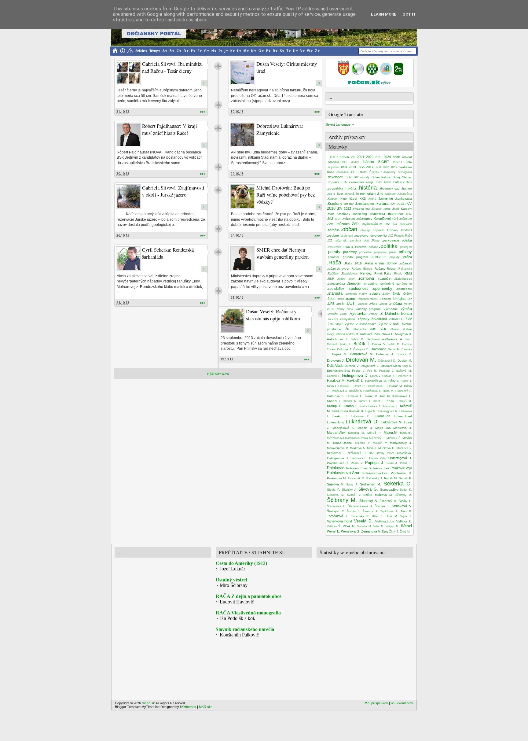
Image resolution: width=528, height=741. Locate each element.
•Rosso (395, 329)
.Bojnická (333, 167)
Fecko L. (358, 370)
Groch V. (375, 376)
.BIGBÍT (383, 162)
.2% (352, 157)
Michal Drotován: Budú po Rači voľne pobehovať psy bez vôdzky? (285, 194)
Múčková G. (386, 448)
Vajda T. (406, 516)
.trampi (350, 298)
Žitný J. (394, 531)
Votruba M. (364, 526)
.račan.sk (405, 263)
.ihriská (349, 193)
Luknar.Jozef (403, 416)
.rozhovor (366, 278)
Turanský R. (360, 516)
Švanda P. (370, 511)
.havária (350, 188)
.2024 (387, 157)
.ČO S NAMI (358, 172)
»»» (203, 112)
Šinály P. (405, 501)
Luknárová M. (391, 422)
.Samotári (354, 283)
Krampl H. (334, 406)
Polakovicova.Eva (374, 473)
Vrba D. (378, 526)
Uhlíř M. (392, 516)
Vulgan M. (392, 526)
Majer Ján (383, 427)
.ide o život (335, 193)
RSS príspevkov (376, 703)
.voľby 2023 (344, 309)
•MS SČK (378, 329)
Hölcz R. (359, 386)
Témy (154, 51)
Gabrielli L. (334, 376)
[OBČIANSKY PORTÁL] (343, 74)
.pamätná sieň (359, 240)
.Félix (378, 182)
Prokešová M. (336, 478)
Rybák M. (391, 478)
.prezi (392, 252)
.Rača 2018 (353, 263)
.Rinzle (397, 273)
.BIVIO (397, 162)
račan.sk (218, 66)
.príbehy (405, 251)
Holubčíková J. (376, 386)
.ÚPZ (331, 303)
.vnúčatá (395, 303)
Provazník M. (356, 478)
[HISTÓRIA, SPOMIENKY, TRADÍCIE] (358, 74)
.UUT (350, 303)
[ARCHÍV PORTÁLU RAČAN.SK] (386, 74)
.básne (368, 161)
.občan (349, 229)
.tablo (340, 298)
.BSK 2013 (348, 167)
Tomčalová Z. (338, 516)
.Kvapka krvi (361, 208)
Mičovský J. (377, 438)
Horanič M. (395, 386)
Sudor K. (406, 489)
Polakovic (335, 468)
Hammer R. (404, 376)
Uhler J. (377, 516)
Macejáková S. (343, 427)
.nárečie (333, 230)
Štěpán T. (382, 506)
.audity (354, 162)
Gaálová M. (404, 370)
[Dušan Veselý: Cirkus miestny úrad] (242, 73)
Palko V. (357, 463)
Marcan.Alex (336, 432)
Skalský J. (349, 489)
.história (367, 188)
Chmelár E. (354, 396)
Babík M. (357, 339)
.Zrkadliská (378, 319)
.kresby (348, 203)
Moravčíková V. (338, 448)
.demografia (404, 172)
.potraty (333, 251)
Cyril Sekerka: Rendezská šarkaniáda (168, 253)
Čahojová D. (361, 349)
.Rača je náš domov (380, 263)
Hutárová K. (336, 396)
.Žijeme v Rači (388, 324)
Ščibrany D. (403, 494)
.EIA (344, 182)
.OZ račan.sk (336, 240)
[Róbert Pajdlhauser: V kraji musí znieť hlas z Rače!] (128, 135)
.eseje (369, 182)
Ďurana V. (352, 365)
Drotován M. (361, 360)
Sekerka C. (397, 484)
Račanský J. (374, 478)
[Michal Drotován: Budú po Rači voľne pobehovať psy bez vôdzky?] (242, 196)
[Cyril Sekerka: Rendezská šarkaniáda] (128, 258)
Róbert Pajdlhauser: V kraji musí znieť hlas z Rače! (169, 129)
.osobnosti (346, 235)
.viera (373, 303)
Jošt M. (385, 396)
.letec (387, 208)
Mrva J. (372, 448)
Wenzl (406, 526)
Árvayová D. (403, 334)
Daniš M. (394, 349)
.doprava (333, 182)
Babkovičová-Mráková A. (385, 339)
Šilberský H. (388, 501)
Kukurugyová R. (388, 411)
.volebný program (367, 309)
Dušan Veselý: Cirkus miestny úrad (286, 67)
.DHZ (348, 177)
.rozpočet (384, 278)
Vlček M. (349, 526)
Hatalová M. (336, 380)
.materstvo (395, 214)
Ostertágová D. (400, 458)
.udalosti (385, 298)
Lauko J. (339, 416)
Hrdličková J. (339, 391)
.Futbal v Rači (402, 182)
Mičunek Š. (394, 438)
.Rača (334, 263)
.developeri (335, 177)
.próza (407, 257)
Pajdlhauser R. (338, 463)
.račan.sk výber (338, 268)
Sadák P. (405, 478)
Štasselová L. (336, 506)
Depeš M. (339, 354)
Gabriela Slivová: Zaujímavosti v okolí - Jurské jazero (173, 191)
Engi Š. (407, 365)
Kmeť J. (378, 401)
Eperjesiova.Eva (338, 370)
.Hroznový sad (389, 188)
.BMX (408, 162)
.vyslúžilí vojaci (337, 313)
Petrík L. (406, 463)
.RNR (330, 278)
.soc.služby (335, 288)
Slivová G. (368, 489)
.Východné (390, 309)
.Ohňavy (392, 230)
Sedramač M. (370, 484)
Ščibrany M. (342, 500)
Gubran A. (388, 376)
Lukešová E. (360, 416)
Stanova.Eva (389, 489)
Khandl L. (334, 401)
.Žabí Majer (335, 324)
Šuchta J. (353, 511)
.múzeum (348, 218)
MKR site (205, 707)
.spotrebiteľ (404, 288)
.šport (331, 298)
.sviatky (374, 293)
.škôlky (407, 293)
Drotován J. (336, 360)
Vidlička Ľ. (404, 521)
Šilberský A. (368, 501)
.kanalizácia (404, 193)
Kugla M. (370, 411)
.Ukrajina (398, 298)
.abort (396, 157)
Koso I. (392, 401)
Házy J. (393, 380)
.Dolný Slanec (402, 177)
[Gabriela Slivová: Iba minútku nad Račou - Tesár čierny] (128, 73)
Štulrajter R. (336, 511)
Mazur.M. (391, 432)
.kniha (372, 198)
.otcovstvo (361, 235)
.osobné (333, 235)
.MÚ (330, 218)
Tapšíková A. (389, 511)
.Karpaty (332, 198)
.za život (332, 319)
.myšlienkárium (371, 224)
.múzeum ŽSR (347, 224)
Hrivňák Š (355, 391)
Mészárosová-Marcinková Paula (347, 438)
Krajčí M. (405, 401)
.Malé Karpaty (402, 208)
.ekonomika (356, 182)
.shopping (370, 283)
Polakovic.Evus (357, 468)
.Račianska (405, 268)
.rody (351, 278)
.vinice (383, 303)
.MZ (387, 224)
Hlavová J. (345, 386)
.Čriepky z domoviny (382, 172)
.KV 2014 (397, 203)
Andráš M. (352, 334)
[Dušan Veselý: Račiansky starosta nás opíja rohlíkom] (232, 320)
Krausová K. (391, 406)
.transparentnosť (367, 298)
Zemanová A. (371, 531)
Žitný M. (405, 531)
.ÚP (409, 298)
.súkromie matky (356, 293)
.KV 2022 (344, 208)
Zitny (385, 531)
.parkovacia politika (397, 240)
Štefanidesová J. (360, 506)
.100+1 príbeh (339, 157)
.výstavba (357, 313)
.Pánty (375, 240)
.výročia (406, 309)
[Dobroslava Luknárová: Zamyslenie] (242, 135)
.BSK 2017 (366, 167)
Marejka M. (356, 432)
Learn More (383, 14)
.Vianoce (362, 303)
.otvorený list (378, 235)
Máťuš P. (374, 432)
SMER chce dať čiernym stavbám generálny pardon (282, 253)
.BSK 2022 (382, 167)
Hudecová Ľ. (403, 391)
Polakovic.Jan (379, 468)
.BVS (393, 167)
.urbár (340, 303)
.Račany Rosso (385, 268)
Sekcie (140, 51)
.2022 (369, 157)
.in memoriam (365, 193)
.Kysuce (376, 208)
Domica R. (404, 354)
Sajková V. (335, 484)
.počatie (373, 247)
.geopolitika (335, 188)
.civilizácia (342, 172)
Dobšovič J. (385, 354)
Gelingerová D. (355, 375)
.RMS (408, 273)
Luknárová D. (362, 421)
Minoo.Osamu (343, 442)
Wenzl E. (333, 531)
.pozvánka (365, 252)
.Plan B (348, 247)
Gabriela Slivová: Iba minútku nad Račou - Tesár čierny (172, 67)
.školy (396, 293)
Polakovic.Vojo (401, 468)
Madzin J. (365, 427)
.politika (388, 246)
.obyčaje (365, 230)
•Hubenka (360, 329)
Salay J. (352, 484)
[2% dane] (398, 74)
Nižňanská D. (357, 453)
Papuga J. (374, 462)
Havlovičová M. (376, 380)
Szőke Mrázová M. (378, 494)
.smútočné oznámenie (396, 283)
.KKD (362, 198)
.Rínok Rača (382, 273)
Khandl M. (350, 401)
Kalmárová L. (402, 396)
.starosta (335, 293)
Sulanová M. (336, 494)
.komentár (385, 198)
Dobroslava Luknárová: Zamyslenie (279, 129)
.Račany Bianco (361, 268)
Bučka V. (379, 344)
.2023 (377, 157)
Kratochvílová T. (370, 406)
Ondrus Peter (378, 458)
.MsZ (408, 214)
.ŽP (346, 329)
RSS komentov (402, 703)
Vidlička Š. (334, 526)
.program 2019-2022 (370, 257)
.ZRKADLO (396, 319)
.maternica (377, 214)
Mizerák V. (362, 442)
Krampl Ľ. (351, 406)
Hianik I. (406, 380)
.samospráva (336, 283)
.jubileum (390, 193)
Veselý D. (363, 521)
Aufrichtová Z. (337, 339)
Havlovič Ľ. (355, 380)
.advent (406, 157)
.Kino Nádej (348, 198)
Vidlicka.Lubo (384, 521)
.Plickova (360, 247)
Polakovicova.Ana (343, 472)
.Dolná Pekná (381, 177)
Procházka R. (401, 473)
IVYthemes (188, 707)
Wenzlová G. (350, 531)
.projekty (394, 257)
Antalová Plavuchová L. (377, 334)
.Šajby (386, 293)
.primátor (333, 257)
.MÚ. (337, 218)
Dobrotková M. (362, 354)
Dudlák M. (405, 360)
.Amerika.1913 (337, 162)
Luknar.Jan (382, 416)
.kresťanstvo (364, 203)
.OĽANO (406, 230)
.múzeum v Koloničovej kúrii (377, 218)
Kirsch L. (365, 401)
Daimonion (378, 349)
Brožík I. (362, 343)
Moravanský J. (401, 442)
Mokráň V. (380, 442)
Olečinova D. (359, 458)
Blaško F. (345, 344)
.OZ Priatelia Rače (400, 235)
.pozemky (349, 252)
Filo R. (372, 370)
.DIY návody (361, 177)
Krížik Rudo (340, 411)
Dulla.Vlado (335, 365)
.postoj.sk (405, 247)
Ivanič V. (371, 396)
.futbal (387, 182)
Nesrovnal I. (336, 453)
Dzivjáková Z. (370, 365)
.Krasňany (334, 203)
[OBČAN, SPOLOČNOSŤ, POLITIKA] (372, 74)
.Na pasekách (402, 224)
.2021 (360, 157)
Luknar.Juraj (335, 422)
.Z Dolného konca (395, 313)
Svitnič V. (354, 494)
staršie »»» (218, 373)
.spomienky (382, 288)
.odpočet (378, 230)
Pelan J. (392, 463)
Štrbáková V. (402, 506)
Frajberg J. (386, 370)
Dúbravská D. (387, 360)
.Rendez (365, 273)
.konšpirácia (403, 198)
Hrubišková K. (372, 391)
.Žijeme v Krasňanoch (360, 324)
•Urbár (407, 329)
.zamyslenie (347, 319)
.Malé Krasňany (338, 214)
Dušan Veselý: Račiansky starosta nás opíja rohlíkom (273, 315)
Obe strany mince (381, 453)
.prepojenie (380, 252)
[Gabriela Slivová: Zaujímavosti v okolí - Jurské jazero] (128, 196)
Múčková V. (404, 448)
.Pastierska (334, 247)
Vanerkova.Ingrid (339, 521)
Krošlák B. (356, 411)
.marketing (359, 214)
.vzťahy (373, 313)
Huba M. (388, 391)
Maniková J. (402, 427)
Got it (409, 14)
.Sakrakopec (403, 278)
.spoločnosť (357, 288)
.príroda (347, 257)
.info (380, 193)
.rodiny (341, 278)
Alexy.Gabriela (336, 334)
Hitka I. (332, 386)
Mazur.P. (406, 432)
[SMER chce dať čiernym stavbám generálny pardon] (242, 258)
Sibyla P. (333, 489)
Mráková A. (358, 448)
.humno (406, 188)
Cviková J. (344, 349)
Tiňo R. (406, 511)
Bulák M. (394, 344)
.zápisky (363, 319)
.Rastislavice (349, 273)
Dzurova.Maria (391, 365)
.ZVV (408, 319)
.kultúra (381, 203)
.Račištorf (333, 273)
